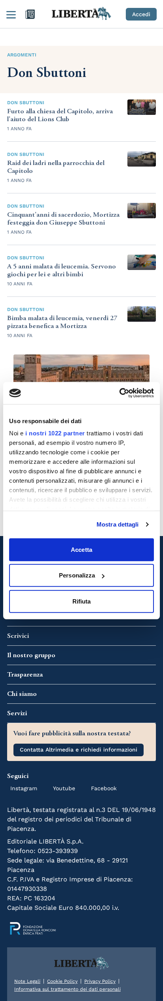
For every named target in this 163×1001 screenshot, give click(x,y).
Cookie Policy (62, 981)
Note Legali (27, 981)
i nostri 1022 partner (55, 433)
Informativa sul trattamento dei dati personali (67, 989)
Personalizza (77, 575)
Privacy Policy (100, 981)
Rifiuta (81, 601)
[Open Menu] (11, 14)
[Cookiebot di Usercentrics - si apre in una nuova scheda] (119, 393)
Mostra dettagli (118, 524)
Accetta (81, 549)
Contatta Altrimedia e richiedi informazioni (78, 749)
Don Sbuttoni (25, 102)
